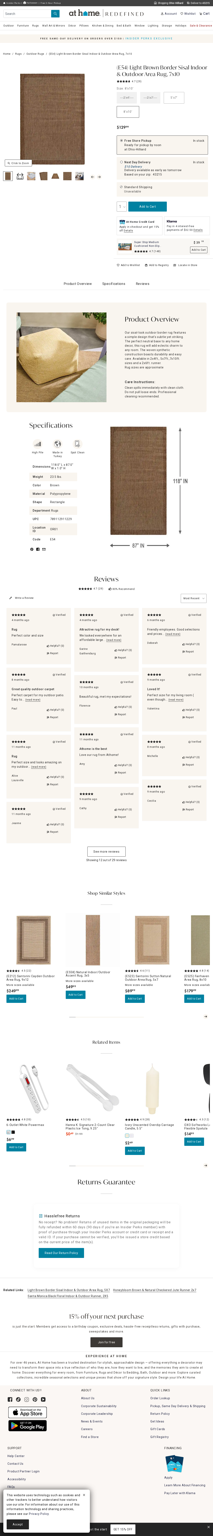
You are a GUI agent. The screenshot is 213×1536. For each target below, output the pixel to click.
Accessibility (16, 1479)
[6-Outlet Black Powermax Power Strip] (13, 1132)
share (37, 551)
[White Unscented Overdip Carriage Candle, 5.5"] (132, 1136)
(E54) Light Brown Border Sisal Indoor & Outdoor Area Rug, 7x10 (162, 71)
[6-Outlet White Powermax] (8, 1132)
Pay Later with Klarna (180, 1493)
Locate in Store (187, 265)
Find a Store (90, 1437)
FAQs (11, 1487)
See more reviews (106, 851)
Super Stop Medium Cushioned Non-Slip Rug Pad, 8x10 (146, 246)
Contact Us (15, 1463)
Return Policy (160, 1413)
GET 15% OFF (123, 1529)
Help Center (16, 1456)
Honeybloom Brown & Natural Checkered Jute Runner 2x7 (154, 1290)
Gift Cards (157, 1429)
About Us (87, 1398)
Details (128, 230)
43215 (157, 174)
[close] (84, 1495)
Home (7, 53)
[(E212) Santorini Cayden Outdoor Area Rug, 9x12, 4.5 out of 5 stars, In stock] (33, 940)
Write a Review (24, 598)
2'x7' (150, 97)
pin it (31, 551)
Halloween (32, 3)
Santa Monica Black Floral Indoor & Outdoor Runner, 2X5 (68, 1296)
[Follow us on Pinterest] (35, 1399)
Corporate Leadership (97, 1413)
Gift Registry (159, 1437)
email (43, 551)
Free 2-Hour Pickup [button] (51, 3)
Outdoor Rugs (35, 53)
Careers (87, 1429)
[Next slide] (205, 1016)
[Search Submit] (55, 13)
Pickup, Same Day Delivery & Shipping (178, 1406)
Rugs (18, 53)
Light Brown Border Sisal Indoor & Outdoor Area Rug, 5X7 (69, 1290)
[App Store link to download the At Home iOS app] (27, 1412)
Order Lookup (160, 1398)
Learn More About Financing (185, 1485)
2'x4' (126, 97)
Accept (18, 1524)
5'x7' (174, 97)
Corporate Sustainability (99, 1406)
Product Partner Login (23, 1471)
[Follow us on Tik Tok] (18, 1399)
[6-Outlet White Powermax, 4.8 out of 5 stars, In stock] (33, 1089)
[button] (106, 12)
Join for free (106, 1342)
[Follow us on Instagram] (26, 1399)
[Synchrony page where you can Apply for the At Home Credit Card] (174, 1462)
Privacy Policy (39, 1513)
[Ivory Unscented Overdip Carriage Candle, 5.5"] (127, 1136)
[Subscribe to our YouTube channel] (43, 1399)
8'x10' (128, 111)
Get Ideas (157, 1421)
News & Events (92, 1421)
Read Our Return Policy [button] (61, 1253)
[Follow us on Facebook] (10, 1399)
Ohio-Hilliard (137, 149)
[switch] (128, 265)
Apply (168, 1477)
